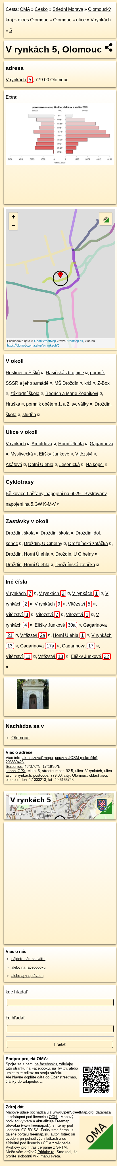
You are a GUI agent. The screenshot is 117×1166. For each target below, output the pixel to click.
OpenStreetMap (45, 340)
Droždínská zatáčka (88, 543)
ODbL (53, 1117)
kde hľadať (17, 991)
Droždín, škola (20, 533)
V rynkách (101, 19)
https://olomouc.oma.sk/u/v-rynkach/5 (33, 345)
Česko (41, 9)
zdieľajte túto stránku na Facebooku (39, 1066)
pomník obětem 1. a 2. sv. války (57, 404)
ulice (81, 19)
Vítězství (83, 454)
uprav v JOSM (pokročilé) (76, 758)
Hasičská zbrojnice (65, 372)
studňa (29, 414)
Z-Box (103, 383)
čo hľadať (15, 1017)
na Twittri (59, 1068)
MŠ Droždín (66, 383)
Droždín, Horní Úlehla (27, 554)
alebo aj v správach (27, 975)
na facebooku (46, 1064)
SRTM (61, 1147)
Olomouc (62, 19)
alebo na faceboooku (28, 967)
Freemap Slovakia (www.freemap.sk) (37, 1123)
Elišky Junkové (54, 454)
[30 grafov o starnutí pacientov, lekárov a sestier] (60, 163)
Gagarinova (101, 443)
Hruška (13, 404)
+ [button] (13, 216)
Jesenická (69, 464)
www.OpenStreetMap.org (73, 1112)
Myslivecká (22, 454)
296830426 (15, 762)
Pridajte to (45, 1152)
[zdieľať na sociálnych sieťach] (109, 47)
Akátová (14, 464)
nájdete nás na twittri (28, 959)
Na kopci (95, 464)
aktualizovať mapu (37, 758)
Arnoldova (42, 443)
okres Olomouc (33, 19)
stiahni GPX (16, 771)
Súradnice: (14, 766)
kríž (87, 383)
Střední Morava (68, 9)
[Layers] (105, 218)
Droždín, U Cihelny (43, 543)
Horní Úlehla (71, 443)
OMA (25, 9)
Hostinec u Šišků (23, 372)
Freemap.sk (74, 340)
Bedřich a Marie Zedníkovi (71, 393)
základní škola (25, 393)
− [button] (13, 225)
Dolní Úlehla (40, 464)
